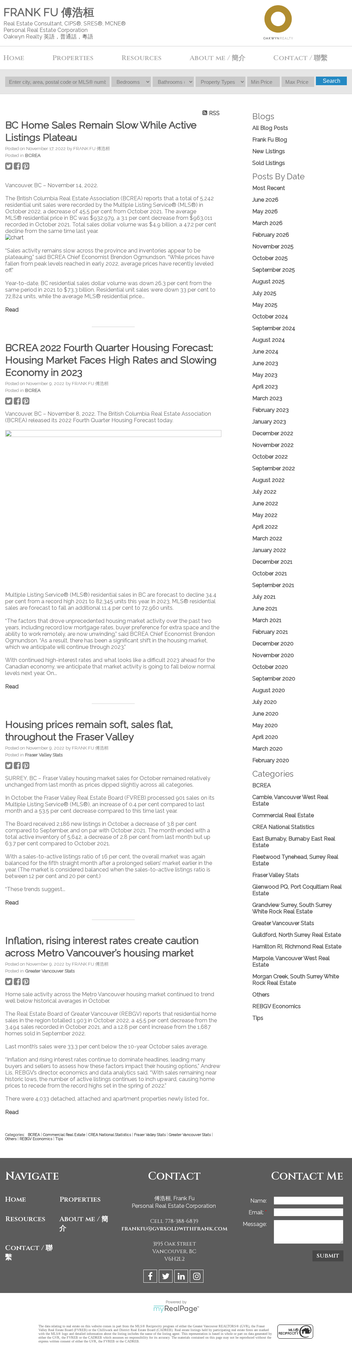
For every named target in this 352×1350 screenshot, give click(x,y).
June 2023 (265, 363)
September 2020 (273, 678)
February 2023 (270, 410)
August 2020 (268, 690)
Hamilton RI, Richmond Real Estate (296, 946)
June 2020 (265, 713)
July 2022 (264, 491)
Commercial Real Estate (64, 1135)
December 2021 (272, 562)
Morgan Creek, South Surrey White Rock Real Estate (295, 979)
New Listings (268, 151)
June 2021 (264, 608)
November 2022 (273, 445)
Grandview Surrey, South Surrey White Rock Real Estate (292, 908)
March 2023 (267, 398)
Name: (258, 1200)
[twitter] (166, 1277)
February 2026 (270, 235)
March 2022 (267, 538)
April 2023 (265, 386)
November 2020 (273, 655)
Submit (328, 1256)
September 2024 (273, 328)
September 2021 (273, 585)
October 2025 (270, 258)
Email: (257, 1212)
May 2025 (264, 305)
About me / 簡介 (83, 1223)
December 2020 (273, 643)
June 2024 (265, 351)
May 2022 (264, 515)
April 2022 (265, 527)
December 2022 (272, 433)
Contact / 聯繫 (29, 1252)
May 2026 (265, 211)
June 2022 (265, 503)
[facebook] (151, 1277)
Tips (59, 1139)
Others (11, 1139)
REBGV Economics (36, 1139)
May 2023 (264, 375)
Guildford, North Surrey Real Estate (296, 935)
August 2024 (268, 340)
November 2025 (273, 246)
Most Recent (268, 188)
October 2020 (270, 667)
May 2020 (265, 725)
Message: (255, 1224)
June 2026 (265, 199)
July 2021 (264, 597)
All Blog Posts (270, 128)
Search (331, 81)
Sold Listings (268, 163)
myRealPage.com (176, 1309)
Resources (25, 1219)
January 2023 (269, 421)
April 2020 (265, 737)
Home (13, 58)
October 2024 (270, 316)
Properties (80, 1199)
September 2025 (273, 270)
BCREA (33, 155)
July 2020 (264, 702)
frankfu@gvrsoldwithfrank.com (174, 1229)
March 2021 (267, 620)
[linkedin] (182, 1277)
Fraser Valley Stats (44, 754)
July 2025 (264, 293)
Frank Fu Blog (269, 139)
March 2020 (267, 748)
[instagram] (197, 1277)
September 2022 (273, 468)
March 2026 (267, 223)
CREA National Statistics (110, 1135)
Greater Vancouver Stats (50, 971)
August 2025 (268, 281)
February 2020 (270, 760)
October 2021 (269, 573)
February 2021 (270, 632)
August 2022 (268, 480)
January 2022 (269, 550)
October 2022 (270, 456)
